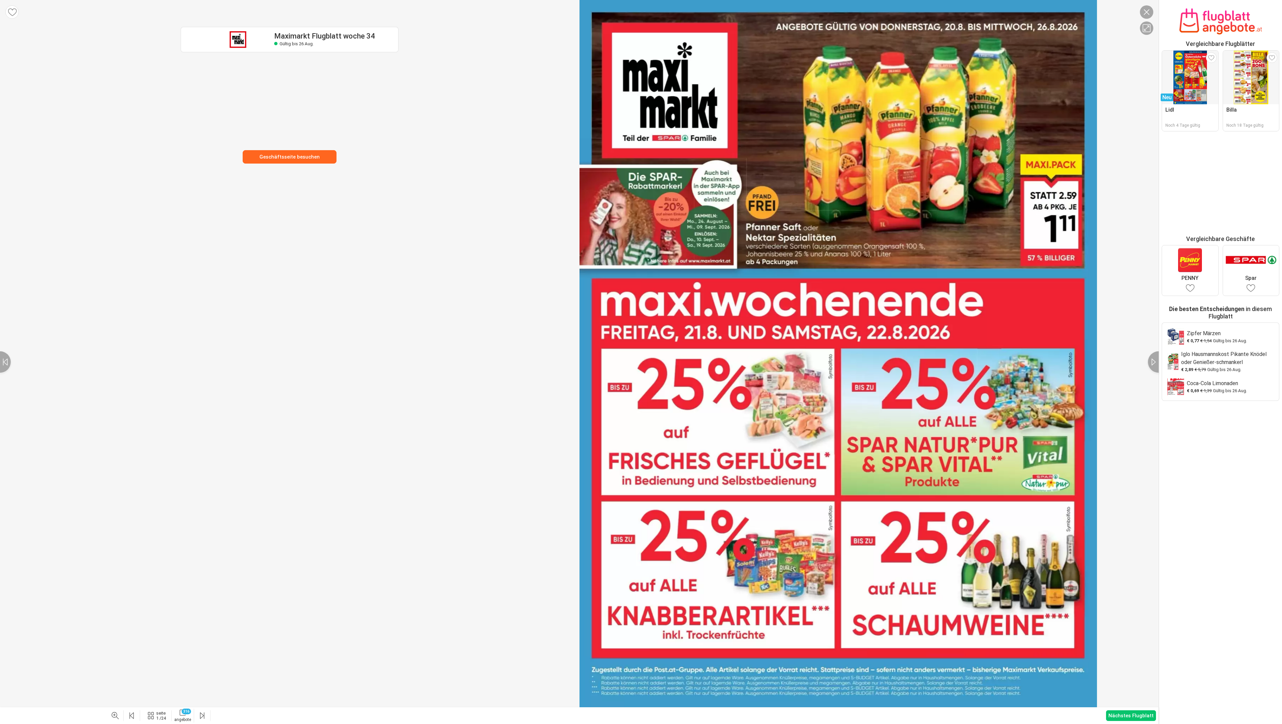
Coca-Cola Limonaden (1212, 383)
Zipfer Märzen (1204, 333)
